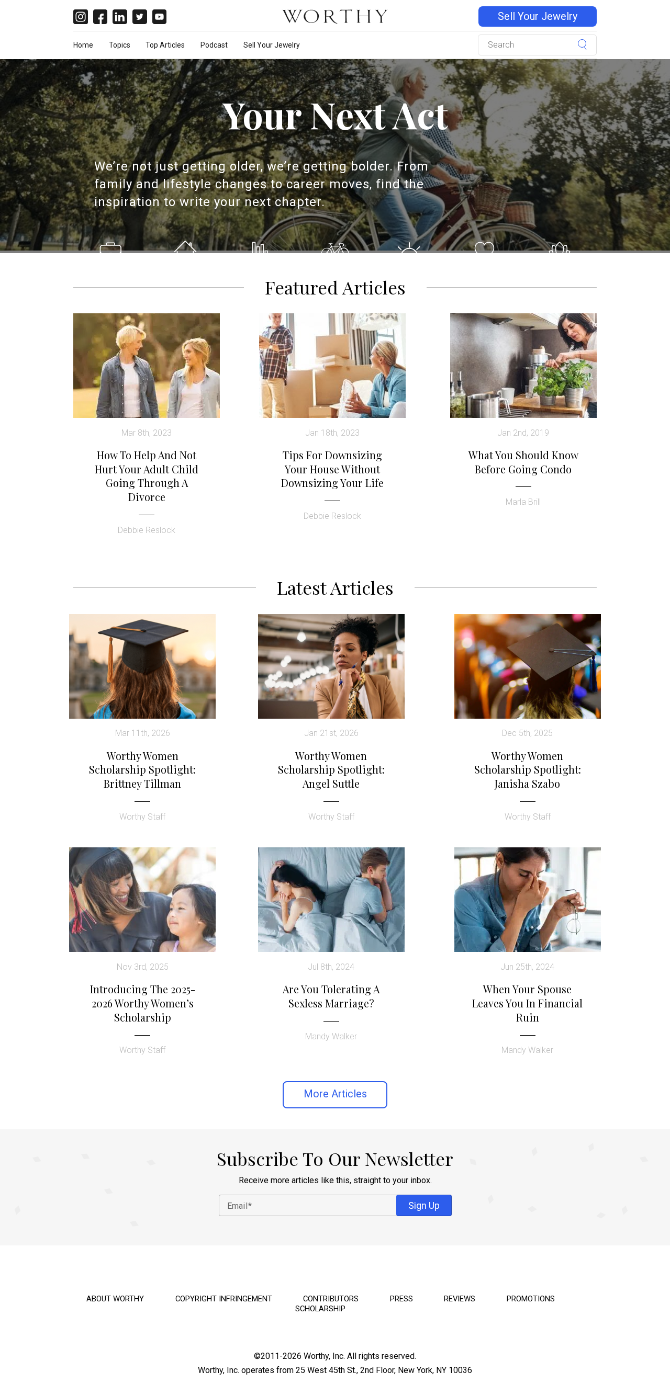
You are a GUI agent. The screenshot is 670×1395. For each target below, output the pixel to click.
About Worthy (115, 1298)
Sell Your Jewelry (537, 16)
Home (83, 45)
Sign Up (424, 1205)
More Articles (335, 1094)
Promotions (531, 1298)
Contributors (331, 1298)
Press (401, 1298)
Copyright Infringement (223, 1298)
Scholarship (320, 1308)
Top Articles (165, 45)
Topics (119, 45)
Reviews (459, 1298)
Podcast (214, 45)
